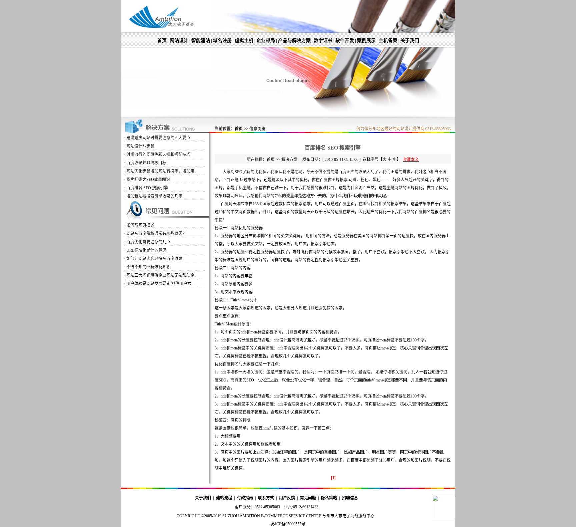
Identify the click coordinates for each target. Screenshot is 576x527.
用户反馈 (287, 498)
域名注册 (222, 40)
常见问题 (308, 498)
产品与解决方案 (294, 40)
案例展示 (366, 40)
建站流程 (224, 498)
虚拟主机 (244, 40)
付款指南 (245, 498)
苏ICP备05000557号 (288, 524)
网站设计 (179, 40)
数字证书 (323, 40)
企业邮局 (265, 40)
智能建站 (200, 40)
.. (161, 171)
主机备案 (388, 40)
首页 (162, 40)
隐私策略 (329, 498)
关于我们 (409, 40)
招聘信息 (350, 498)
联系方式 (266, 498)
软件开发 (344, 40)
